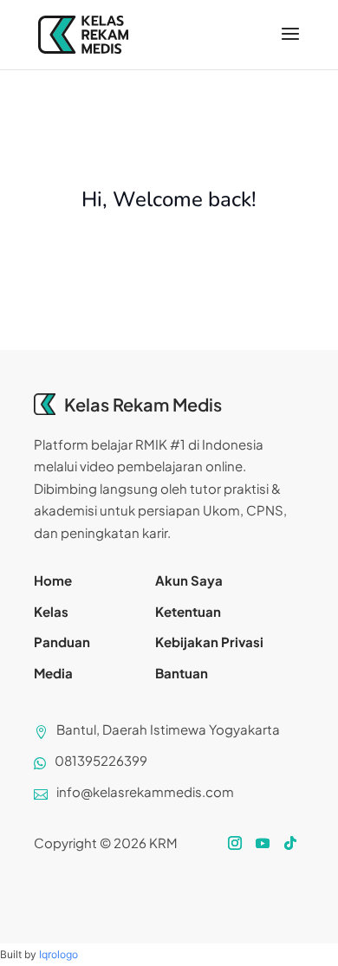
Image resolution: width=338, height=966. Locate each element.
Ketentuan (188, 611)
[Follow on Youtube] (262, 843)
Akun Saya (189, 580)
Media (53, 673)
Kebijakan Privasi (209, 641)
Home (53, 580)
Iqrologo (58, 954)
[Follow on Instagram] (235, 843)
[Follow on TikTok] (290, 843)
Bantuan (181, 673)
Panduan (62, 641)
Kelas (51, 611)
